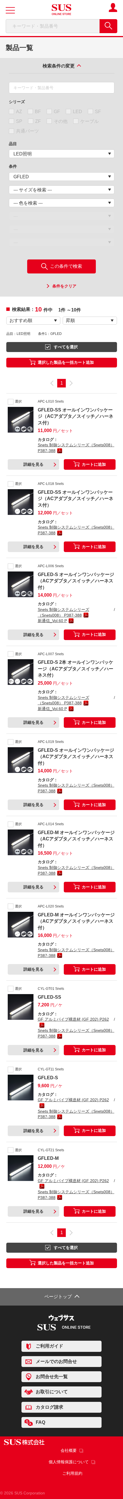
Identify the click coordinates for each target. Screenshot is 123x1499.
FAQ (40, 1422)
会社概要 (69, 1450)
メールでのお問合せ (56, 1361)
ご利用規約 (72, 1473)
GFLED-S (48, 1077)
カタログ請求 (49, 1406)
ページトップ (58, 1296)
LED (77, 111)
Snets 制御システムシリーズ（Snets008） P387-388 (76, 448)
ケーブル (89, 121)
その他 (61, 121)
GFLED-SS (49, 997)
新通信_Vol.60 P (52, 620)
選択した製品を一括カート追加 (66, 362)
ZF (38, 121)
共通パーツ (27, 131)
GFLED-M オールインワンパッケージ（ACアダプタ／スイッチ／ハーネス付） (76, 839)
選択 (18, 401)
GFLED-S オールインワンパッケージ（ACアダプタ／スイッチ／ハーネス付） (76, 581)
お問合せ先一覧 (52, 1376)
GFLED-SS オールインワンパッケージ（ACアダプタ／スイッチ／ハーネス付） (75, 416)
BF (38, 111)
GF (57, 111)
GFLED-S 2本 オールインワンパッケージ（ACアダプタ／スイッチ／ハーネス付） (75, 668)
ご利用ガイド (49, 1346)
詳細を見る (33, 464)
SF (98, 111)
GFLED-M (48, 1158)
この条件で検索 (65, 266)
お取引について (52, 1391)
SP (19, 121)
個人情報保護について (69, 1462)
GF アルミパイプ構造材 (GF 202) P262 (73, 1019)
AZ (19, 111)
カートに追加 (94, 464)
